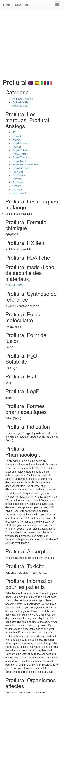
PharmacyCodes (17, 4)
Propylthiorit (19, 161)
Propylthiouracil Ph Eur (25, 164)
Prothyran (17, 182)
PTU (14, 132)
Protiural (17, 186)
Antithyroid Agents (22, 98)
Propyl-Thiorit (19, 154)
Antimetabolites (21, 102)
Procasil (16, 136)
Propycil (16, 146)
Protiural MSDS (14, 285)
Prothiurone (19, 175)
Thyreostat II (19, 193)
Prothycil (17, 178)
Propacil (17, 139)
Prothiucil (17, 171)
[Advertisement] (32, 43)
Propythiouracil (20, 168)
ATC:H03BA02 (20, 106)
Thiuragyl (17, 189)
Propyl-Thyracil (20, 157)
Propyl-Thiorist (20, 150)
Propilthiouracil (20, 143)
